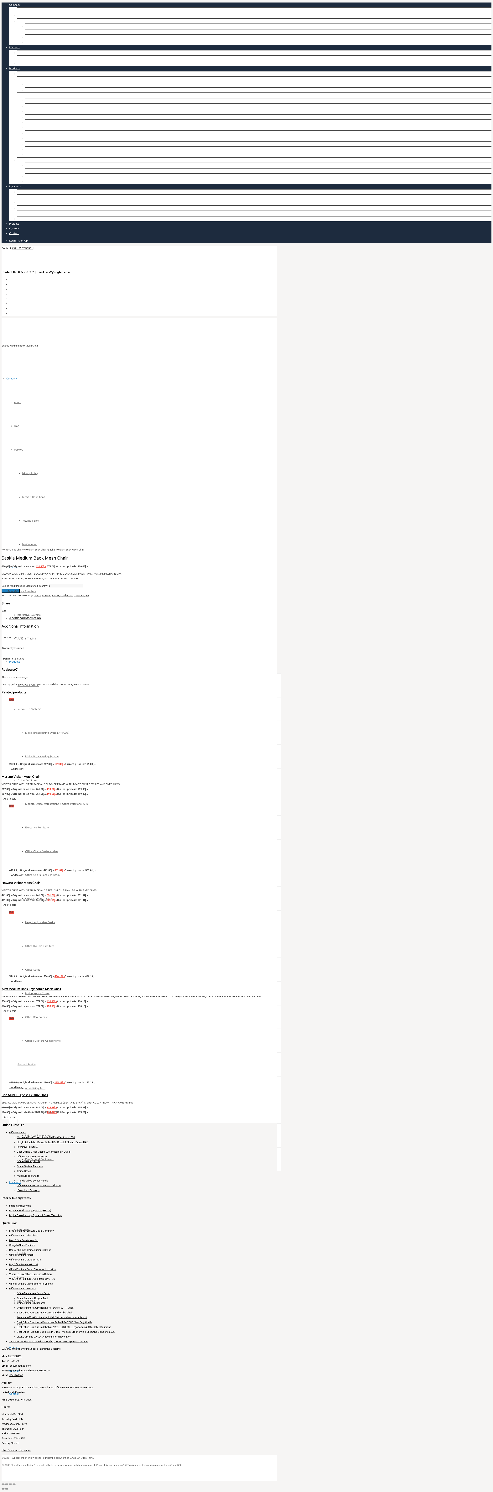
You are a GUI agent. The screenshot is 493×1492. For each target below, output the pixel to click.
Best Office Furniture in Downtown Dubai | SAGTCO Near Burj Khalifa (54, 1322)
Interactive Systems (29, 58)
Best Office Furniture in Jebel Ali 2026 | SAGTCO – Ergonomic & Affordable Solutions (64, 1327)
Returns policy (33, 37)
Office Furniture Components (42, 154)
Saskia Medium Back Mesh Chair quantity (24, 585)
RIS (87, 595)
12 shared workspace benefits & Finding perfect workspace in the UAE (48, 1341)
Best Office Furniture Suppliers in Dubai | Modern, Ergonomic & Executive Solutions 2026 (66, 1331)
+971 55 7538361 (22, 248)
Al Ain (20, 208)
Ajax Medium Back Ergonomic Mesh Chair (31, 989)
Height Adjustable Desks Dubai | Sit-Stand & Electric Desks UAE (52, 1142)
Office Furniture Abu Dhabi (23, 1235)
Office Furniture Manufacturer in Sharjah (31, 1283)
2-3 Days (39, 595)
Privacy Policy (33, 26)
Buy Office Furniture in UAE (23, 1264)
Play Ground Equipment (39, 181)
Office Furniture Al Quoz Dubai (33, 1293)
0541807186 (16, 1375)
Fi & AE (55, 595)
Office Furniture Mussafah (31, 1303)
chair (47, 595)
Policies (21, 21)
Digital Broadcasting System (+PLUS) (47, 84)
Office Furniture (26, 52)
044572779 (13, 1360)
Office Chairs (17, 549)
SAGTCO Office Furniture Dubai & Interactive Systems (31, 1348)
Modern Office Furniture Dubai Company (31, 1230)
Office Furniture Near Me (22, 1288)
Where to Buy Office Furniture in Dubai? (30, 1274)
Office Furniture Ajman (21, 1254)
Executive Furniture (36, 106)
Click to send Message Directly (32, 1370)
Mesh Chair (66, 595)
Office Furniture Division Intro (25, 1259)
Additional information (25, 618)
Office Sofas (32, 138)
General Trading (26, 63)
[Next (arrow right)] (6, 1488)
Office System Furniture (39, 133)
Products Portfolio (28, 73)
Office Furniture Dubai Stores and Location (32, 1269)
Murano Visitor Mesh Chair (21, 777)
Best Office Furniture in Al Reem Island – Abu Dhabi (45, 1312)
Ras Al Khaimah (26, 213)
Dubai (20, 191)
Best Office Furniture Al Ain (23, 1240)
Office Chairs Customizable (41, 111)
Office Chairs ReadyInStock (32, 1156)
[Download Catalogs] (28, 1190)
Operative (79, 595)
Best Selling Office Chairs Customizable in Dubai (43, 1151)
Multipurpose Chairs (37, 143)
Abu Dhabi (23, 197)
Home (5, 549)
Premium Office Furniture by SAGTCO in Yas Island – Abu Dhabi (52, 1317)
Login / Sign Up (18, 240)
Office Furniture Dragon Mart (32, 1298)
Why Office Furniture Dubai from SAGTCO (32, 1278)
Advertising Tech (35, 165)
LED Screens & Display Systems (43, 170)
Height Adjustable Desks (39, 127)
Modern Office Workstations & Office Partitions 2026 (56, 100)
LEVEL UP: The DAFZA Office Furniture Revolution (44, 1336)
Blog (19, 15)
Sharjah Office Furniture (22, 1245)
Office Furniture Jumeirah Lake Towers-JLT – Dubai (45, 1307)
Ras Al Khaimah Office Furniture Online (30, 1250)
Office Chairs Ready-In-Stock (42, 116)
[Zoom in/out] (3, 1484)
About (20, 10)
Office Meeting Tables (38, 122)
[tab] (140, 618)
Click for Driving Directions (16, 1450)
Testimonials (32, 42)
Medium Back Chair (35, 549)
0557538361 (15, 1356)
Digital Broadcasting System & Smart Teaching (35, 1215)
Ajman (20, 218)
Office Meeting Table (28, 1161)
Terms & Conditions (36, 31)
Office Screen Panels (37, 149)
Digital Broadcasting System (41, 89)
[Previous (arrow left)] (3, 1488)
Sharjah (21, 202)
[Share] (10, 1484)
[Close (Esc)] (14, 1484)
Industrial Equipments (38, 176)
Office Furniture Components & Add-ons (39, 1185)
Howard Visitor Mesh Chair (21, 883)
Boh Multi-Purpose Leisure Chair (25, 1095)
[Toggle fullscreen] (6, 1484)
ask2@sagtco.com (16, 1365)
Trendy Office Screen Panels (32, 1180)
